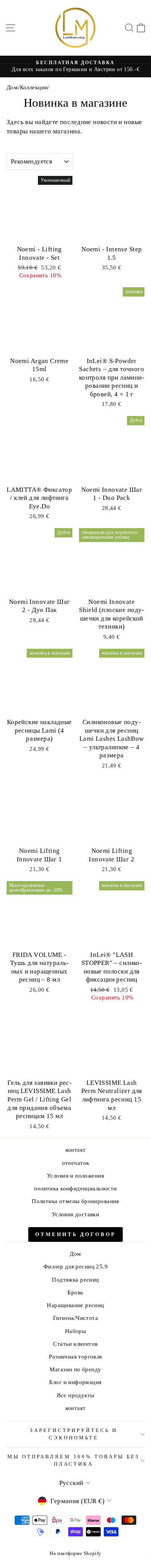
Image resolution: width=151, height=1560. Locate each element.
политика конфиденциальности (75, 1188)
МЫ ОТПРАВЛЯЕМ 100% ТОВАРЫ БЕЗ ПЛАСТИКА (73, 1460)
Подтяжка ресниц (75, 1279)
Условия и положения (75, 1175)
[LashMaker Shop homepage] (75, 28)
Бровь (75, 1292)
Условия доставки (76, 1214)
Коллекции (34, 87)
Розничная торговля (75, 1356)
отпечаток (75, 1162)
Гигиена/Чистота (75, 1317)
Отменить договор (75, 1234)
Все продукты (75, 1395)
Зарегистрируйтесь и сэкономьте (73, 1434)
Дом (12, 87)
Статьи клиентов (75, 1343)
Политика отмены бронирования (75, 1201)
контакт (75, 1149)
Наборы (75, 1331)
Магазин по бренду (75, 1369)
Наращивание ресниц (75, 1305)
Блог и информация (75, 1382)
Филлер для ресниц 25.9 (75, 1266)
